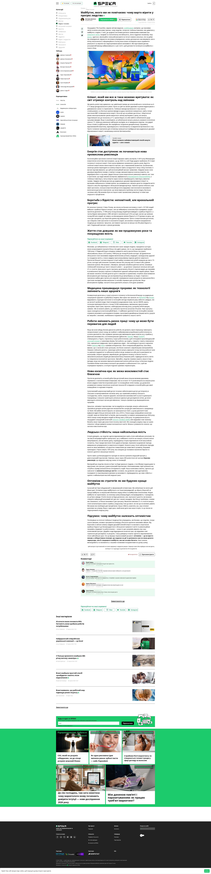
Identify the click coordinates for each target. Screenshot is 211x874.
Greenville (63, 104)
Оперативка (62, 16)
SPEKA (61, 860)
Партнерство (117, 840)
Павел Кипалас (90, 569)
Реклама (116, 837)
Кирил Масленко (91, 583)
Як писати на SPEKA (93, 843)
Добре (207, 871)
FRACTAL (62, 100)
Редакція (90, 829)
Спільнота (62, 13)
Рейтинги (61, 42)
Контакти (116, 829)
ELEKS (62, 112)
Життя (60, 34)
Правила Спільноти (93, 837)
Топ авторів (66, 3)
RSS (115, 851)
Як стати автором (77, 3)
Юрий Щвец (89, 562)
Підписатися (125, 19)
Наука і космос (90, 9)
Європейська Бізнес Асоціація (68, 120)
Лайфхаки (62, 32)
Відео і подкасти (64, 39)
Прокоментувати (148, 554)
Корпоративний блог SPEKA (68, 136)
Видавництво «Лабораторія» (68, 108)
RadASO (62, 116)
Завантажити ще (118, 601)
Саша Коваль (90, 590)
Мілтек (60, 21)
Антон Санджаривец (92, 576)
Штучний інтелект (65, 26)
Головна (83, 8)
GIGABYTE (63, 128)
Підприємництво (64, 18)
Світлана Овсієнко (90, 19)
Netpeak (62, 124)
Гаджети (61, 37)
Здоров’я (61, 47)
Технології (62, 45)
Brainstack (63, 132)
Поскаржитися (133, 554)
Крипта (61, 29)
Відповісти (88, 565)
